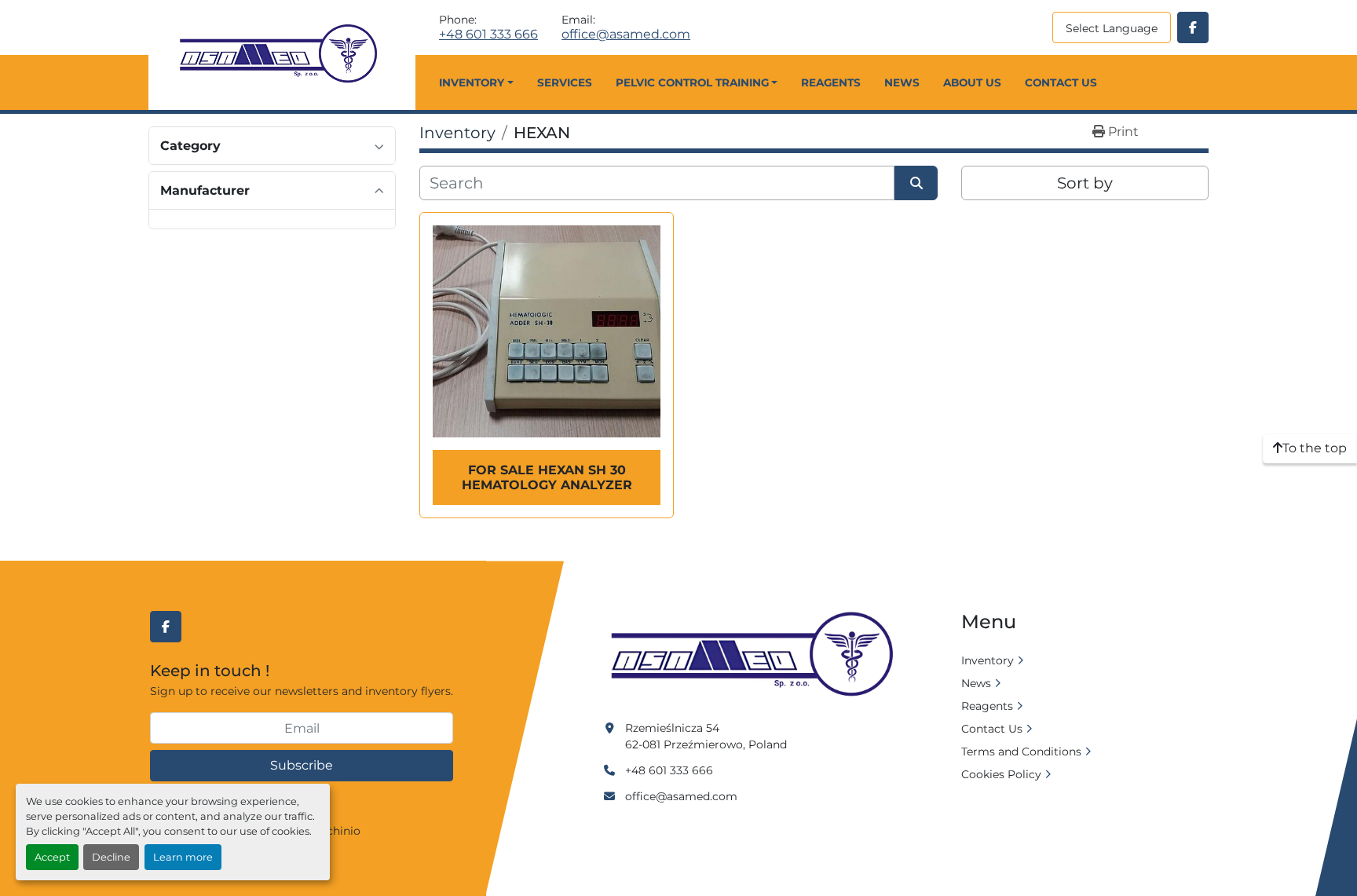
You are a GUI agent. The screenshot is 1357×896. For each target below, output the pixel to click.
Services (564, 82)
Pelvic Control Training (692, 82)
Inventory (471, 82)
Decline (111, 857)
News (902, 82)
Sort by (1085, 183)
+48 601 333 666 (488, 34)
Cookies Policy (1001, 774)
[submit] (916, 183)
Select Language (1112, 28)
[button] (476, 82)
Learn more (183, 857)
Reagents (831, 82)
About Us (972, 82)
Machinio (335, 831)
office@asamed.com (625, 34)
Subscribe (301, 765)
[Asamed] (757, 655)
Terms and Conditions (1021, 751)
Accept (52, 857)
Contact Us (1061, 82)
